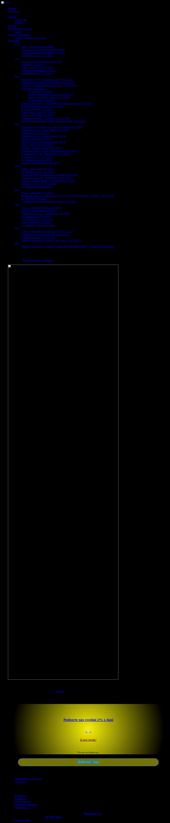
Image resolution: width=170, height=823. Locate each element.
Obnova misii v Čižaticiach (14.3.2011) (41, 61)
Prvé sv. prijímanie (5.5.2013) (36, 139)
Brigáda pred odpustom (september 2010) (43, 49)
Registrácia (20, 795)
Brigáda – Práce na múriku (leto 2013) (41, 148)
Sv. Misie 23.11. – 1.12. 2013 (36, 157)
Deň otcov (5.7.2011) (32, 64)
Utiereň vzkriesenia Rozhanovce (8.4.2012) (51, 94)
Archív (18, 31)
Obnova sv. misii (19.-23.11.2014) (39, 183)
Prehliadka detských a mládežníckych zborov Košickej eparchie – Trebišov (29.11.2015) (67, 195)
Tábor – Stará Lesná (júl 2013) (37, 145)
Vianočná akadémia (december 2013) (40, 163)
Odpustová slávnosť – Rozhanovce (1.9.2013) (45, 154)
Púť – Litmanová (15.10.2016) (37, 219)
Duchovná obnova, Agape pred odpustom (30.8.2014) (49, 174)
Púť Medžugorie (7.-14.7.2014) (37, 171)
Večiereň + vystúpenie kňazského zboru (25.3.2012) (48, 85)
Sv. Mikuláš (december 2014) (36, 186)
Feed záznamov (23, 801)
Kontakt (19, 23)
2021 (17, 243)
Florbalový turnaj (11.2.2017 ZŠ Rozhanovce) (45, 234)
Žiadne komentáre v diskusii (37, 260)
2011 (17, 58)
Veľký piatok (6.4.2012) (40, 91)
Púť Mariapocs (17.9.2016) (35, 216)
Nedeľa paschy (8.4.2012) (41, 100)
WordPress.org (22, 807)
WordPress (53, 817)
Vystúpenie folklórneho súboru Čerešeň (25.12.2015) (49, 201)
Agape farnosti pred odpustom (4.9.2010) (43, 52)
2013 (17, 124)
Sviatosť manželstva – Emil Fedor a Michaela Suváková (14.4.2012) (57, 103)
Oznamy (12, 25)
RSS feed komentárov (26, 804)
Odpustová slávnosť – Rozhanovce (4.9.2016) (45, 213)
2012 (17, 76)
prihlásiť (60, 691)
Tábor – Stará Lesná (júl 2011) (37, 67)
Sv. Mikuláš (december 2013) (36, 160)
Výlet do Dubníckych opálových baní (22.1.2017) (47, 231)
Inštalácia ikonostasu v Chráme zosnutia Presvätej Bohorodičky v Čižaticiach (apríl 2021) (68, 246)
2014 (17, 166)
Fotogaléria (14, 40)
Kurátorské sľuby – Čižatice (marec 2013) (43, 136)
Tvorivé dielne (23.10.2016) (36, 222)
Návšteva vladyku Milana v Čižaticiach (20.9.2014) (48, 180)
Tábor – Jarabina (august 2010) (37, 46)
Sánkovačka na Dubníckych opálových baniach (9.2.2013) (52, 127)
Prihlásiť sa (20, 798)
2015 (17, 189)
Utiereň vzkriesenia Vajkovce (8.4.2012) (49, 97)
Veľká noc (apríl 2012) (33, 88)
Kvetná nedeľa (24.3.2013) (35, 133)
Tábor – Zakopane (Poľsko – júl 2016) (41, 207)
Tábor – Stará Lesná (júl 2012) (37, 115)
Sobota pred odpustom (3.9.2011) (38, 70)
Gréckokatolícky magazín (28, 778)
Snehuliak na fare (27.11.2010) (37, 55)
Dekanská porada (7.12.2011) (36, 73)
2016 (17, 204)
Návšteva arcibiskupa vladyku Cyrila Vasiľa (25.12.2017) (51, 240)
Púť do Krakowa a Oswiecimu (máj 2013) (43, 142)
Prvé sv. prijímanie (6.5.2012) (36, 109)
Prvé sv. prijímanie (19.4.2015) (37, 192)
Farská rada (21, 20)
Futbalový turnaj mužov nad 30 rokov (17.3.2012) (47, 82)
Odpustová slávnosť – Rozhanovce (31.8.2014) (46, 177)
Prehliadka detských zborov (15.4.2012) (42, 106)
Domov (12, 8)
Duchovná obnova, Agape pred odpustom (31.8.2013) (49, 151)
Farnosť (12, 17)
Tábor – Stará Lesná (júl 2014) (37, 168)
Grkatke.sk (13, 11)
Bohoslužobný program (20, 28)
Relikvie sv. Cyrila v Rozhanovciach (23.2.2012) (47, 79)
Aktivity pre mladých (19, 34)
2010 (17, 43)
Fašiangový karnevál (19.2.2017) (38, 237)
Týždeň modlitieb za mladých (30, 37)
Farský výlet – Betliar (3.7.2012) (38, 112)
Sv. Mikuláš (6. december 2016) (38, 225)
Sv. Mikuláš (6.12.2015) (34, 198)
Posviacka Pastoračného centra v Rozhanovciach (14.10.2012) (54, 121)
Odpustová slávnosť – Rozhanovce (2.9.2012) (45, 118)
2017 (17, 228)
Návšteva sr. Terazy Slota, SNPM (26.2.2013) (45, 130)
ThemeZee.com (21, 820)
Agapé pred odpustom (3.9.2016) (38, 210)
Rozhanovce (93, 813)
